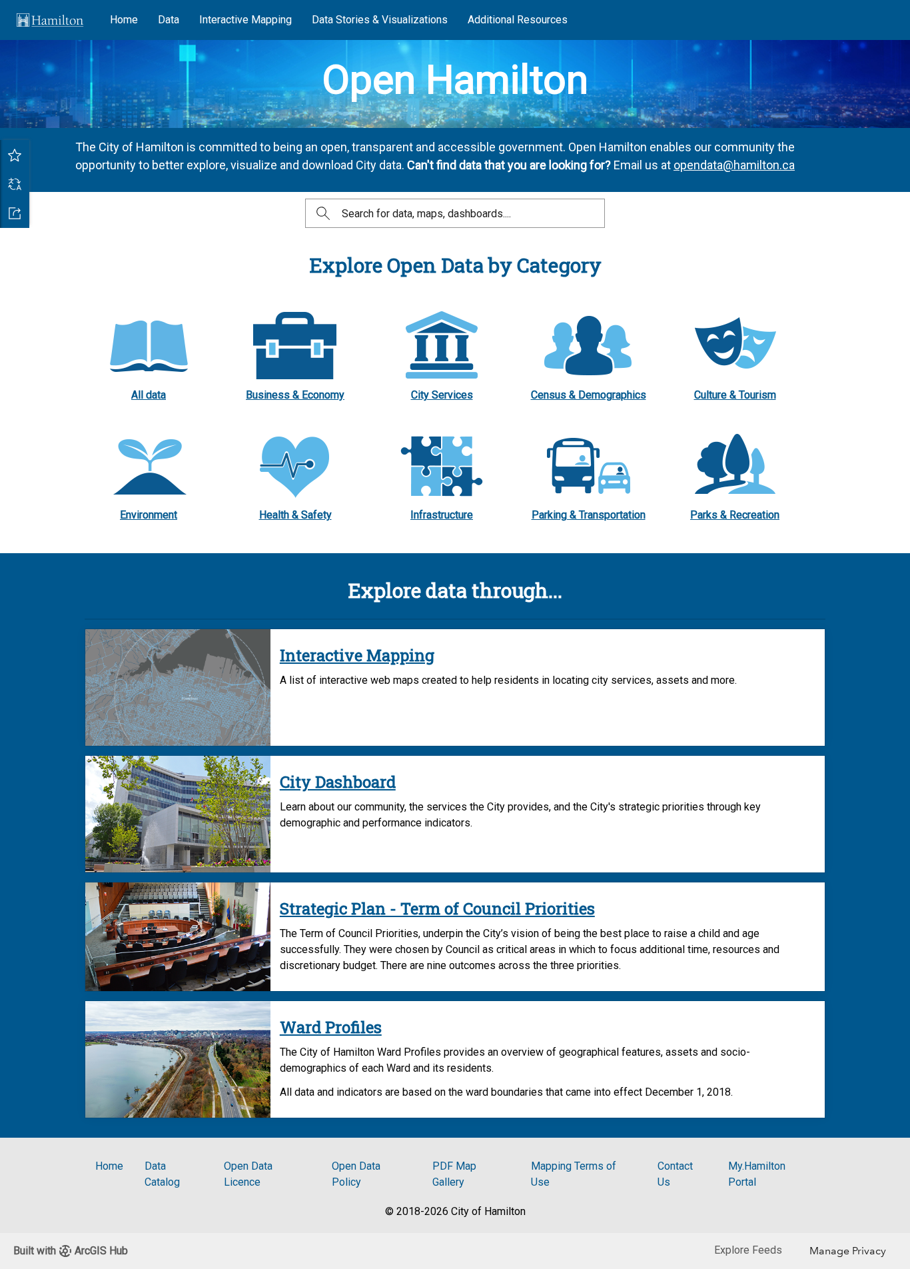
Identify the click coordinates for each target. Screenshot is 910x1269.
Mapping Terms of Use (573, 1174)
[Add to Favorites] (14, 154)
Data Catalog (162, 1174)
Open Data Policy (356, 1174)
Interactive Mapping (245, 19)
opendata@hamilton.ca (734, 165)
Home (124, 19)
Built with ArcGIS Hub (70, 1250)
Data (168, 19)
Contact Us (675, 1174)
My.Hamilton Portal (756, 1174)
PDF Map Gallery (454, 1174)
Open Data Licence (248, 1174)
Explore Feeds (748, 1250)
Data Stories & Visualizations (380, 19)
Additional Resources (518, 19)
